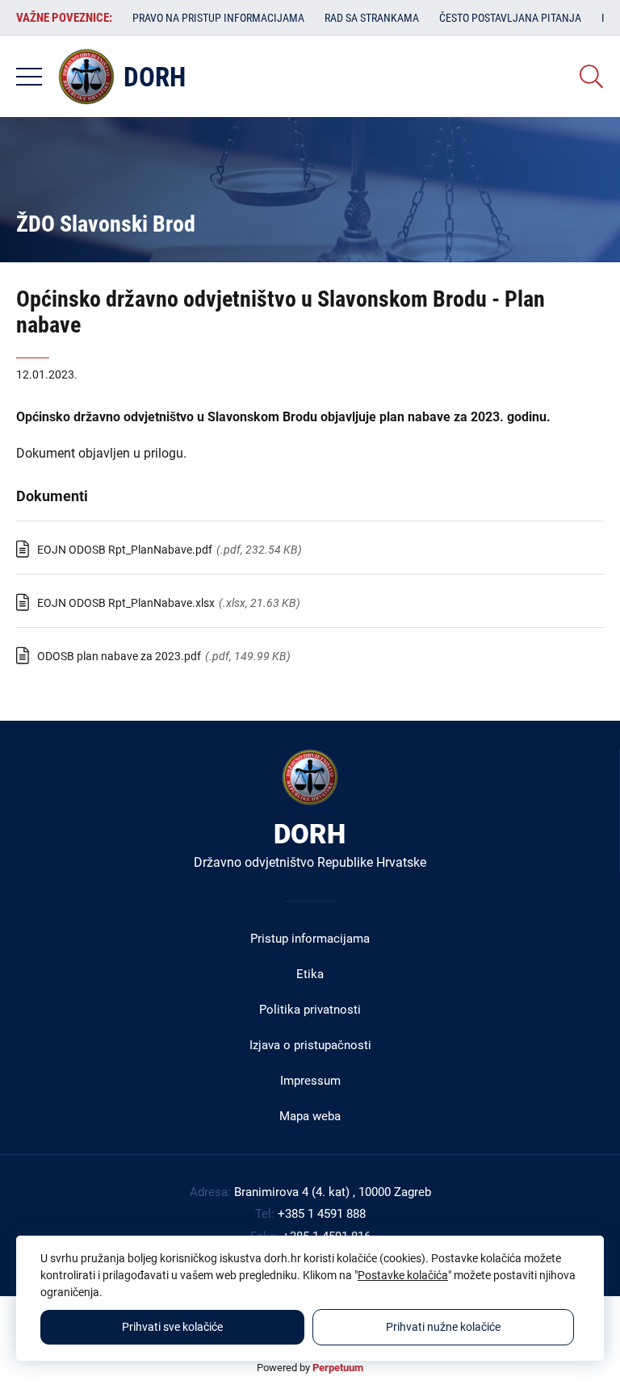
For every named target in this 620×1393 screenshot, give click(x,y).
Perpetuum (337, 1368)
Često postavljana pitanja (510, 17)
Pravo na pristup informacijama (218, 17)
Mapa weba (310, 1116)
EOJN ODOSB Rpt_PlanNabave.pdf (124, 549)
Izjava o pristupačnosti (310, 1045)
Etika (310, 974)
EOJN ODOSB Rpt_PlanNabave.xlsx (126, 602)
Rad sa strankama (372, 17)
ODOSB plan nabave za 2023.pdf (119, 656)
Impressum (310, 1080)
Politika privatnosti (310, 1009)
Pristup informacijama (310, 938)
